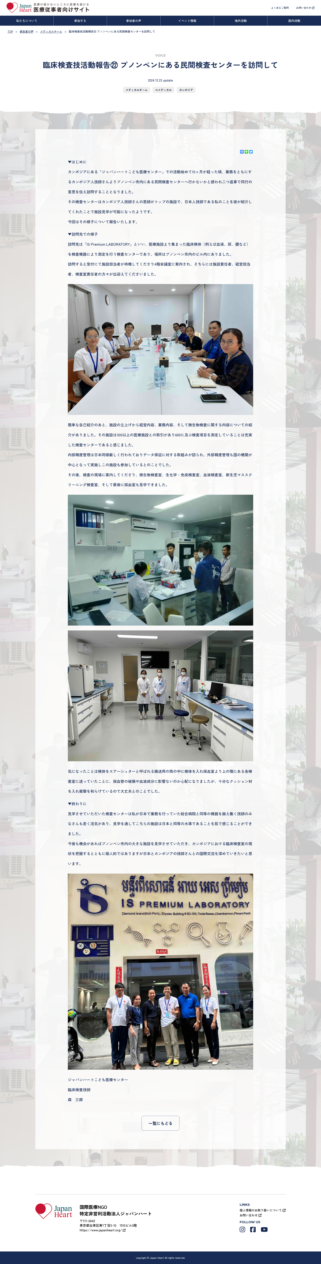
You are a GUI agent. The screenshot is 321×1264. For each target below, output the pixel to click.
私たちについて (26, 20)
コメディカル (163, 90)
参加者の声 (133, 20)
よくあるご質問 (280, 8)
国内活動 (294, 20)
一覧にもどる (160, 1123)
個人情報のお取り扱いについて (261, 1210)
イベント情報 (187, 20)
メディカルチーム (137, 90)
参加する (80, 20)
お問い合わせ (304, 8)
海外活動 (241, 20)
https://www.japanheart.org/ (101, 1230)
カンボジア (186, 90)
